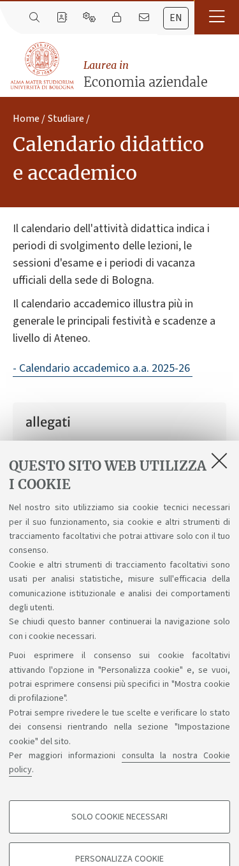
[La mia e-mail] (143, 17)
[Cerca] (34, 17)
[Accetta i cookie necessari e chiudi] (219, 460)
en (176, 18)
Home (26, 119)
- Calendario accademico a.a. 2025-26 (102, 368)
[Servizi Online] (89, 17)
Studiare (66, 119)
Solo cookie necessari (119, 817)
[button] (216, 17)
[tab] (176, 18)
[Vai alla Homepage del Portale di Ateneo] (42, 66)
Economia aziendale (145, 74)
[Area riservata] (116, 17)
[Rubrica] (61, 17)
